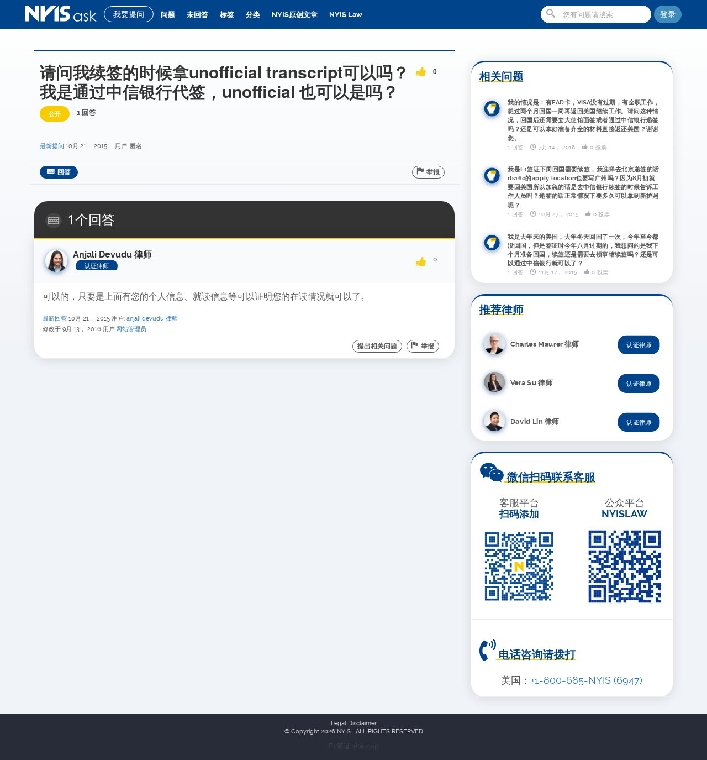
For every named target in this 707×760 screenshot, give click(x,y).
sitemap (365, 746)
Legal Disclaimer (354, 723)
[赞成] (421, 68)
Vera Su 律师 (531, 382)
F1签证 (340, 746)
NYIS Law (345, 15)
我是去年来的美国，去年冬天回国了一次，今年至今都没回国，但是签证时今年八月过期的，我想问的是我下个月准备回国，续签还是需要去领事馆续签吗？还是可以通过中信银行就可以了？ (583, 250)
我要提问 (128, 14)
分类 (253, 15)
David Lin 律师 (534, 421)
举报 (433, 172)
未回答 (197, 15)
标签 (227, 15)
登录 (668, 14)
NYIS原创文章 (295, 15)
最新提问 (52, 146)
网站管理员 (131, 329)
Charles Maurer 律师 (544, 343)
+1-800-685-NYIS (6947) (586, 680)
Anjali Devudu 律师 (152, 318)
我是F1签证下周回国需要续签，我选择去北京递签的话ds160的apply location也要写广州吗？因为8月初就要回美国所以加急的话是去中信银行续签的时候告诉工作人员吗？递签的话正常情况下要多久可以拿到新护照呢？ (583, 187)
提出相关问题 (377, 346)
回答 (64, 172)
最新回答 (55, 318)
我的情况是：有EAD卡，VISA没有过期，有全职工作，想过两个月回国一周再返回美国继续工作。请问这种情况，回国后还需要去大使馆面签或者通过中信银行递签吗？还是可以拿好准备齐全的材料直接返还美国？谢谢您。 (584, 119)
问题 (168, 15)
